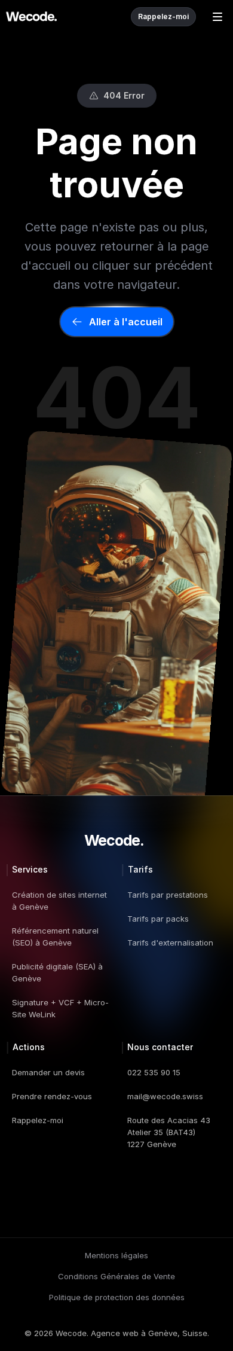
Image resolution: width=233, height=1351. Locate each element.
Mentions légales (116, 1255)
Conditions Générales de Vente (116, 1276)
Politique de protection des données (117, 1297)
